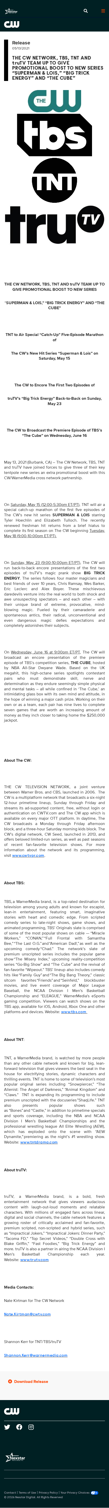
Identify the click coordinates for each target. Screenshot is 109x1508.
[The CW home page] (54, 1411)
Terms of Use (27, 1492)
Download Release (31, 1381)
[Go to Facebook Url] (22, 1427)
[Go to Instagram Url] (34, 1427)
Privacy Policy (48, 1492)
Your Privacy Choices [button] (75, 1492)
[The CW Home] (54, 24)
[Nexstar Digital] (11, 11)
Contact (10, 1492)
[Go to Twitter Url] (10, 1427)
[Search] (86, 11)
